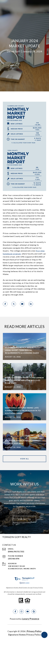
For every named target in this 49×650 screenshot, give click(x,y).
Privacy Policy (34, 631)
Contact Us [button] (24, 519)
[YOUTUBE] (27, 611)
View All (24, 459)
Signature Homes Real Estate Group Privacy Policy (24, 587)
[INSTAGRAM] (21, 611)
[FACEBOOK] (15, 611)
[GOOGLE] (33, 611)
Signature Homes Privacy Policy (24, 634)
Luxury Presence (30, 619)
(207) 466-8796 (13, 559)
